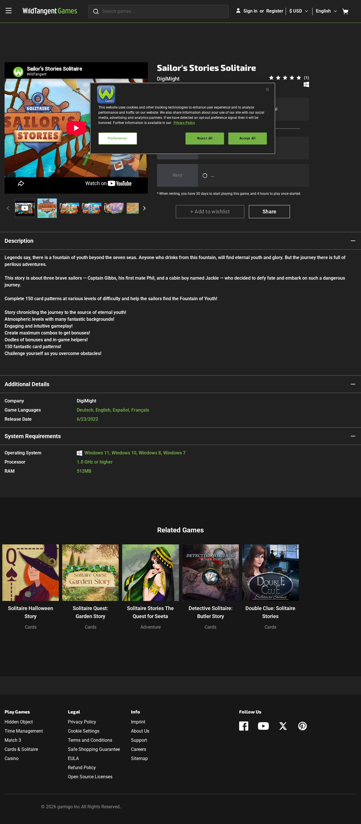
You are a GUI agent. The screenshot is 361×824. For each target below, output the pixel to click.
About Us (140, 731)
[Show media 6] (136, 208)
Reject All (205, 138)
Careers (138, 749)
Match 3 (13, 740)
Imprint (138, 722)
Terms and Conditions (90, 740)
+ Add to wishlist (210, 211)
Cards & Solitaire (21, 749)
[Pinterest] (302, 726)
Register (274, 11)
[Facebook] (243, 726)
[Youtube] (263, 726)
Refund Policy (82, 767)
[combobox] (158, 11)
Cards (31, 627)
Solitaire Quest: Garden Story (90, 612)
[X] (283, 726)
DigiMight (168, 79)
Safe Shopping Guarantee (94, 749)
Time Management (24, 731)
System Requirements (33, 436)
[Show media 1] (25, 208)
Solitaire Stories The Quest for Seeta (150, 612)
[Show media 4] (92, 208)
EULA (73, 758)
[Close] (267, 89)
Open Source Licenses (90, 776)
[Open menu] (9, 11)
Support (139, 740)
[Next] (144, 208)
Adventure (150, 627)
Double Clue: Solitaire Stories (270, 612)
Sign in (250, 11)
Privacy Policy (82, 722)
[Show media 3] (69, 208)
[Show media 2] (47, 208)
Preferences (117, 138)
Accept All (247, 138)
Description (19, 240)
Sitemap (139, 758)
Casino (12, 758)
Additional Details (27, 384)
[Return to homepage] (50, 11)
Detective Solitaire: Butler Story (211, 612)
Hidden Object (19, 722)
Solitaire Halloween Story (30, 612)
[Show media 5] (114, 208)
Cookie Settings (83, 731)
